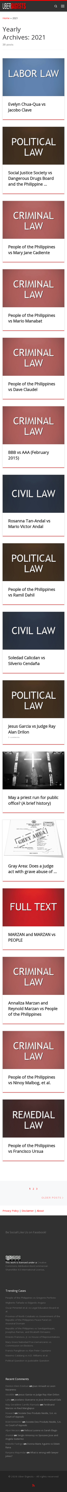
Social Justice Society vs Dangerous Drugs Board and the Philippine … (31, 178)
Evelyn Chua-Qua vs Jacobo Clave (27, 106)
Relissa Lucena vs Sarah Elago (40, 1430)
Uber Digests (26, 1476)
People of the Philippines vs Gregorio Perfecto (30, 1297)
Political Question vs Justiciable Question (27, 1360)
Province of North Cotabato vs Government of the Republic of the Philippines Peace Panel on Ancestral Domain (32, 1320)
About (40, 1210)
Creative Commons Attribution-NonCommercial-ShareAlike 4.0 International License (26, 1266)
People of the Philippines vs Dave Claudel (31, 386)
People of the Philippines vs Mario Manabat (31, 318)
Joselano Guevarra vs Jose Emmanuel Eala (38, 1399)
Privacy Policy (11, 1210)
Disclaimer (28, 1210)
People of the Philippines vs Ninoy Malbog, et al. (31, 1079)
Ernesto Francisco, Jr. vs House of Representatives (32, 1336)
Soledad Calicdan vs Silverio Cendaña (26, 660)
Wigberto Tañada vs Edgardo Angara (25, 1302)
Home (6, 18)
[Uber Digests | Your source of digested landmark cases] (14, 5)
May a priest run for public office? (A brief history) (33, 800)
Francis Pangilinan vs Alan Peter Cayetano (28, 1350)
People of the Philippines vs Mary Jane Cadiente (31, 249)
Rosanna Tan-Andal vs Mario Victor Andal (29, 523)
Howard (9, 1413)
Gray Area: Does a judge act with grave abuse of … (32, 868)
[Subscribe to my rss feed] (33, 1485)
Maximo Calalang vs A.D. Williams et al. (26, 1355)
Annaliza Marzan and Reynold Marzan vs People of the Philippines (33, 1008)
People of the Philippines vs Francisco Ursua (31, 1148)
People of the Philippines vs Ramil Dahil (31, 592)
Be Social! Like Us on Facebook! (25, 1232)
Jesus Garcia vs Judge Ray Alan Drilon (39, 1394)
